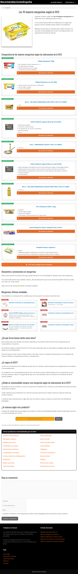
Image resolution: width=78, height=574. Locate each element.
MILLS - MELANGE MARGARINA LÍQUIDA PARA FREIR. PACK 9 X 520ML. (46, 187)
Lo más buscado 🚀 (69, 2)
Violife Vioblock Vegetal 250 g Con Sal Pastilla (46, 164)
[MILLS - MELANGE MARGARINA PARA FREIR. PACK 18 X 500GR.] (9, 107)
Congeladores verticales (11, 453)
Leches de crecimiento (47, 453)
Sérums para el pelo (46, 463)
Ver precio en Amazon (46, 73)
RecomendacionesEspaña (16, 2)
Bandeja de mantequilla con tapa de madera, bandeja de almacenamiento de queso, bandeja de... (61, 302)
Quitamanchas (45, 456)
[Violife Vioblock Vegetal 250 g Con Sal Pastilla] (9, 169)
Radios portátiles (8, 463)
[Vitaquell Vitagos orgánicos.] (9, 250)
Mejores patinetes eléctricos (49, 532)
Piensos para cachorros (10, 449)
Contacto (5, 563)
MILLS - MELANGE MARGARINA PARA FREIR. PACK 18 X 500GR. (46, 102)
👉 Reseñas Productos (56, 2)
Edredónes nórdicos (9, 439)
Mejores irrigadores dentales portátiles (52, 541)
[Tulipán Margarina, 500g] (9, 66)
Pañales (42, 459)
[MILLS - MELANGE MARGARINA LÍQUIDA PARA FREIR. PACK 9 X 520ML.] (9, 192)
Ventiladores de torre (47, 466)
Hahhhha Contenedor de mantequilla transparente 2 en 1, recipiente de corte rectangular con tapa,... (22, 302)
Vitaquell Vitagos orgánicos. (46, 247)
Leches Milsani (45, 446)
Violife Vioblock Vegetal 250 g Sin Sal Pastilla (46, 122)
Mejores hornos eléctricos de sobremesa (53, 539)
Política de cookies (8, 558)
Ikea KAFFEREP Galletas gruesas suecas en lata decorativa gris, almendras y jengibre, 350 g (22, 313)
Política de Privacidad (9, 556)
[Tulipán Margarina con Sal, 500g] (9, 87)
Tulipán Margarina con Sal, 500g (46, 82)
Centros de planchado (47, 442)
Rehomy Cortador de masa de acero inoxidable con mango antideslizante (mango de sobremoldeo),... (22, 324)
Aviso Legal (6, 554)
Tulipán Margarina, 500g (46, 61)
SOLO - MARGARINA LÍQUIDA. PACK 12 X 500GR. (46, 144)
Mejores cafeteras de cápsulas (50, 534)
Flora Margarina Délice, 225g (46, 207)
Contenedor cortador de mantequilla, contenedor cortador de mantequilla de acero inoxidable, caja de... (61, 324)
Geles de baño (45, 439)
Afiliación (6, 561)
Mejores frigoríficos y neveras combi (51, 537)
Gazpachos (6, 459)
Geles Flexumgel (8, 466)
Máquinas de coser (9, 442)
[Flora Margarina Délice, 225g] (9, 212)
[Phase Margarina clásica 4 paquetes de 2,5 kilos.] (9, 232)
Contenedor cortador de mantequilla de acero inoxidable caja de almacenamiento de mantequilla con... (61, 313)
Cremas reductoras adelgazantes (14, 456)
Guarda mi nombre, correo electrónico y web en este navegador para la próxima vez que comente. (35, 514)
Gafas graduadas (46, 435)
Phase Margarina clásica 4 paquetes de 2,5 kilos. (45, 227)
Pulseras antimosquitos (11, 435)
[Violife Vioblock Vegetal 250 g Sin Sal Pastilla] (9, 127)
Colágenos (43, 449)
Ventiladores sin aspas (10, 446)
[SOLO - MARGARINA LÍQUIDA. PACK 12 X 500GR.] (9, 149)
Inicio (3, 7)
